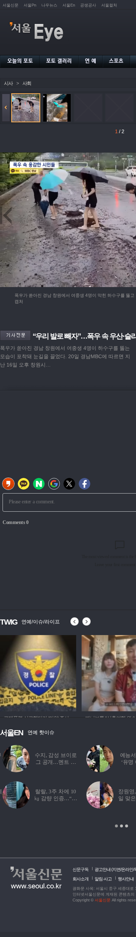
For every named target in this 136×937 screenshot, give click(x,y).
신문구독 (80, 869)
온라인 (127, 869)
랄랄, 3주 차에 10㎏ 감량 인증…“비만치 (53, 798)
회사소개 (80, 878)
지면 (116, 869)
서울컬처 (109, 5)
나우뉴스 (49, 5)
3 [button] (126, 826)
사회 (26, 83)
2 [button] (121, 826)
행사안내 (126, 878)
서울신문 (10, 5)
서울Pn (30, 5)
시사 (8, 83)
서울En (68, 5)
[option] (38, 672)
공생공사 (88, 5)
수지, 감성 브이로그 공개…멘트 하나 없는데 (53, 762)
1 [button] (116, 826)
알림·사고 (103, 878)
